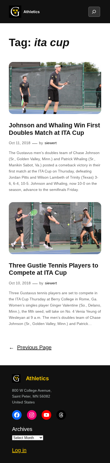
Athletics (31, 11)
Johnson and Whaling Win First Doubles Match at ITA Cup (54, 129)
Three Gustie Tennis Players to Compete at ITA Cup (53, 269)
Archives (22, 429)
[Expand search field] (94, 12)
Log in (19, 450)
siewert (51, 143)
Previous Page (30, 347)
